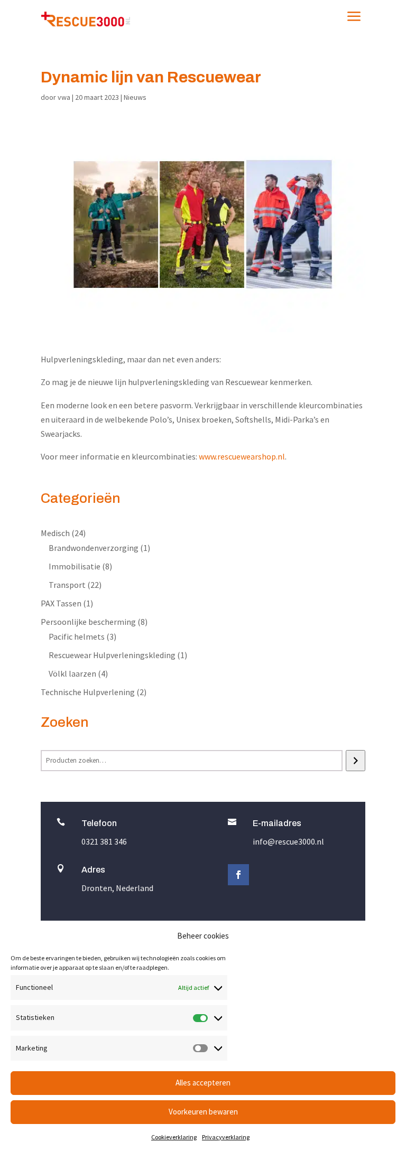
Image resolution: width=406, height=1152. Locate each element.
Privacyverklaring (226, 1137)
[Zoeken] (355, 760)
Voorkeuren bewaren (203, 1112)
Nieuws (135, 97)
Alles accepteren (203, 1083)
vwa (64, 97)
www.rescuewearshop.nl (242, 456)
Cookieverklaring (174, 1137)
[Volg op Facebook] (238, 874)
